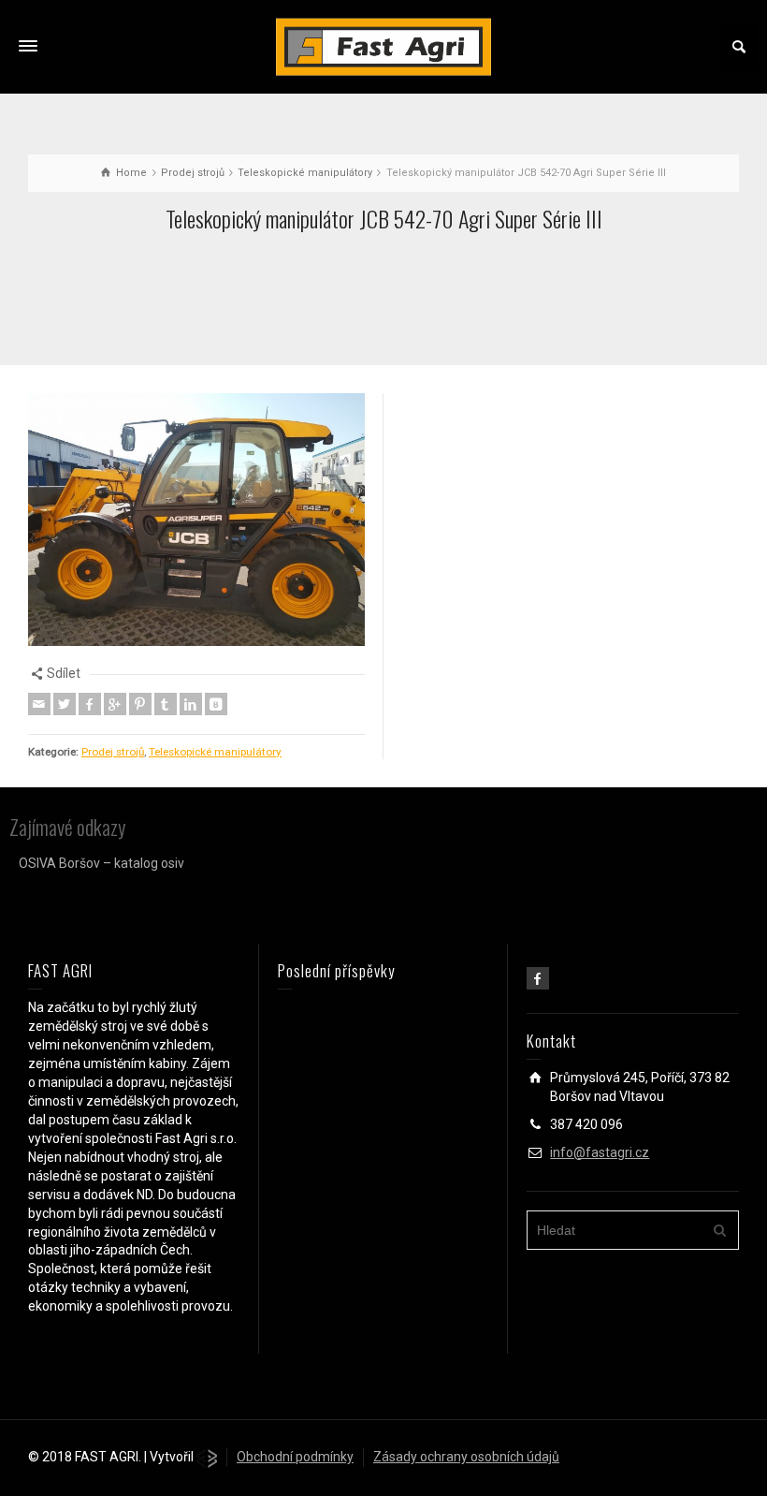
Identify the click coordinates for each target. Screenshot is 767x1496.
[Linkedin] (191, 704)
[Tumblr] (165, 704)
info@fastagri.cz (599, 1152)
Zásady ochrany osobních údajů (466, 1456)
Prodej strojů (112, 751)
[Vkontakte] (216, 704)
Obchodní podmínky (295, 1456)
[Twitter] (64, 704)
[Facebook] (90, 704)
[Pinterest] (140, 704)
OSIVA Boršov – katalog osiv (101, 863)
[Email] (39, 704)
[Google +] (115, 704)
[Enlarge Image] (196, 519)
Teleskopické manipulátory (215, 751)
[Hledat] (739, 46)
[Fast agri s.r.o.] (383, 45)
